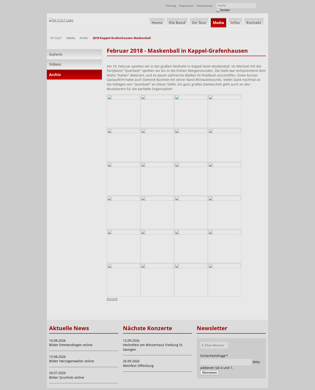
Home (157, 22)
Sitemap (171, 6)
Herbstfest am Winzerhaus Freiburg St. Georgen (153, 347)
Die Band (177, 22)
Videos (55, 64)
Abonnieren (209, 372)
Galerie (55, 54)
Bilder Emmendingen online (70, 345)
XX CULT (56, 38)
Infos (235, 22)
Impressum (186, 6)
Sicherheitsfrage (206, 355)
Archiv (84, 38)
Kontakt (254, 22)
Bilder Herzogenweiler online (71, 361)
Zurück (112, 299)
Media (218, 22)
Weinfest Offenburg (138, 365)
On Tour (199, 22)
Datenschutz (205, 6)
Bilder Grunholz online (66, 377)
